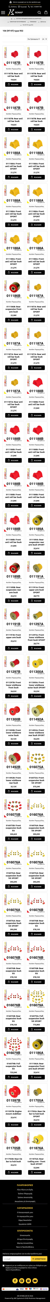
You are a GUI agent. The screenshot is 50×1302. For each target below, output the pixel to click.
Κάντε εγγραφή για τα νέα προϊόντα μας (26, 2)
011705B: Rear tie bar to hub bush (13, 1160)
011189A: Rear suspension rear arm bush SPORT (36, 542)
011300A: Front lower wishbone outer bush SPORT (36, 685)
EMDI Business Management (35, 1298)
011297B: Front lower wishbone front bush (13, 685)
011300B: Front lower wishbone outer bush (13, 733)
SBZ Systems (18, 1298)
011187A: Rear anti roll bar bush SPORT (36, 309)
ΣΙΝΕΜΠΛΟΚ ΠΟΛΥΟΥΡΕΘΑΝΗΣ (18, 21)
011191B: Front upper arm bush (13, 636)
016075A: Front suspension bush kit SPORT (36, 780)
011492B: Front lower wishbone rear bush (13, 780)
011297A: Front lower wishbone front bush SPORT (36, 637)
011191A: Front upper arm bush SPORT (36, 590)
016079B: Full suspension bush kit (13, 1066)
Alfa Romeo (43, 21)
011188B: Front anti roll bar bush (36, 403)
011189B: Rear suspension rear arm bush (13, 590)
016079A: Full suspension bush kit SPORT (36, 1018)
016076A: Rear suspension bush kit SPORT (36, 828)
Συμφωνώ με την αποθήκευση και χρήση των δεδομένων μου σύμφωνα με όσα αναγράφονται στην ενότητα (26, 1267)
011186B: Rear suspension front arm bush (13, 309)
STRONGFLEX (33, 21)
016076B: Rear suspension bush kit (36, 923)
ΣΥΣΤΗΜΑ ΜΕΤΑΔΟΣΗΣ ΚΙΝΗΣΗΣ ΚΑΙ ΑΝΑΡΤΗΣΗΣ (28, 18)
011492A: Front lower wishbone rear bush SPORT (36, 733)
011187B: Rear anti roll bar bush (13, 74)
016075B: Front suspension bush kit (13, 828)
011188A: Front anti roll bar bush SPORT (13, 166)
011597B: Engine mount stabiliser (13, 1112)
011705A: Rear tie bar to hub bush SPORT (36, 1114)
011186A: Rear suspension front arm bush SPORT (37, 1066)
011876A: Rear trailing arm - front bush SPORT (36, 1161)
